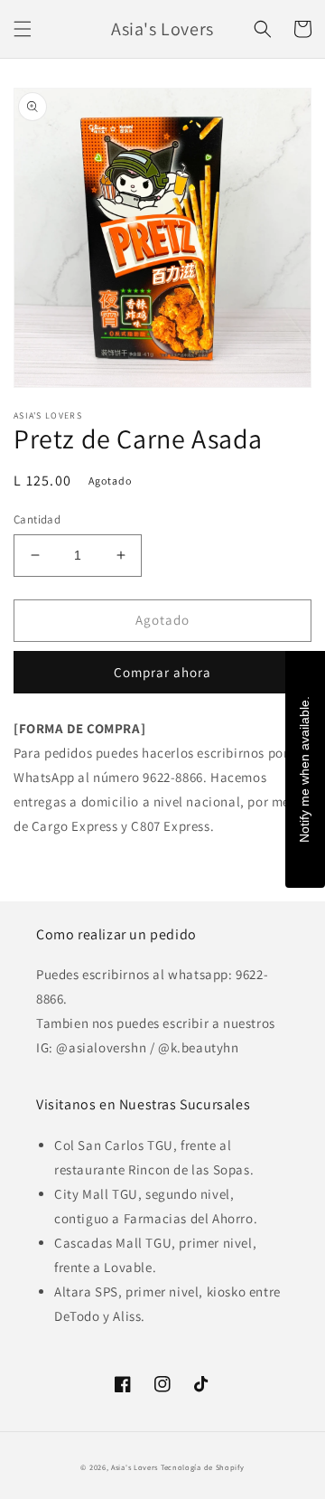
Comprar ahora (162, 672)
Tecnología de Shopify (203, 1467)
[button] (22, 29)
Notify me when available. (304, 769)
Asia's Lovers (134, 1467)
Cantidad (37, 519)
